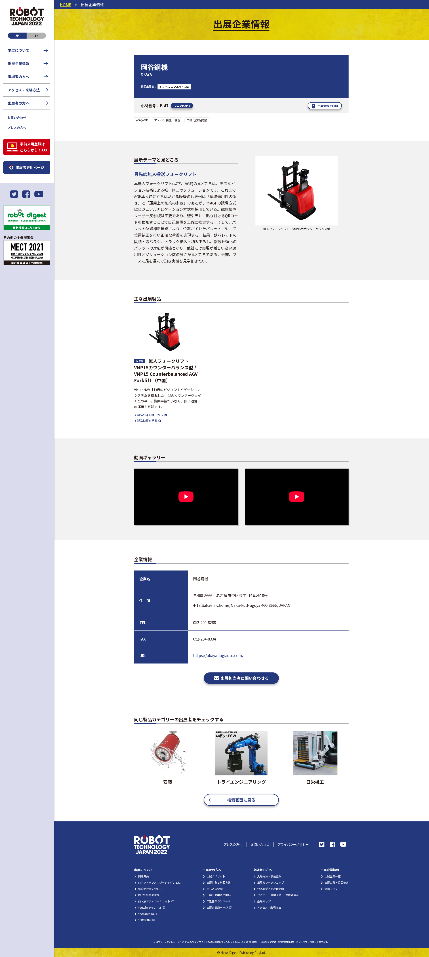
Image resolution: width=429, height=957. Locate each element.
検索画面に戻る (241, 800)
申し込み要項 (214, 889)
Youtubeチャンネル (150, 907)
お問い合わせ (16, 117)
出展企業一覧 (332, 876)
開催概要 (143, 876)
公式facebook (146, 914)
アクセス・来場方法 (24, 90)
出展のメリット (215, 876)
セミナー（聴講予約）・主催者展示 (278, 895)
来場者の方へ (18, 76)
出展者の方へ (18, 103)
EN (36, 35)
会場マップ (264, 901)
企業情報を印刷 (328, 106)
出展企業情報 (18, 63)
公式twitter (144, 920)
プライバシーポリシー (293, 844)
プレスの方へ (16, 127)
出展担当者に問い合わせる (245, 678)
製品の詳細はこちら (150, 415)
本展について (18, 50)
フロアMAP (181, 105)
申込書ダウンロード (218, 901)
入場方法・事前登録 (269, 876)
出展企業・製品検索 (336, 882)
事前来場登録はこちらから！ (32, 147)
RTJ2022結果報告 (148, 895)
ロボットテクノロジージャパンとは (159, 882)
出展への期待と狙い (218, 895)
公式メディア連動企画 (270, 889)
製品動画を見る (147, 420)
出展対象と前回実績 (218, 882)
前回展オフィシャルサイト (154, 901)
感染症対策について (150, 889)
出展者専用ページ (30, 167)
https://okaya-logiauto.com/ (218, 655)
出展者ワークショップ (270, 882)
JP (17, 35)
